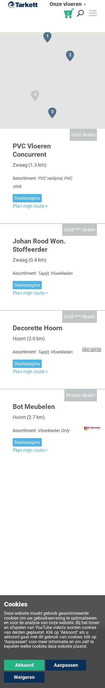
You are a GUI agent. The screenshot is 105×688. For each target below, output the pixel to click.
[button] (47, 37)
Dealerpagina (27, 198)
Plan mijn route (29, 206)
